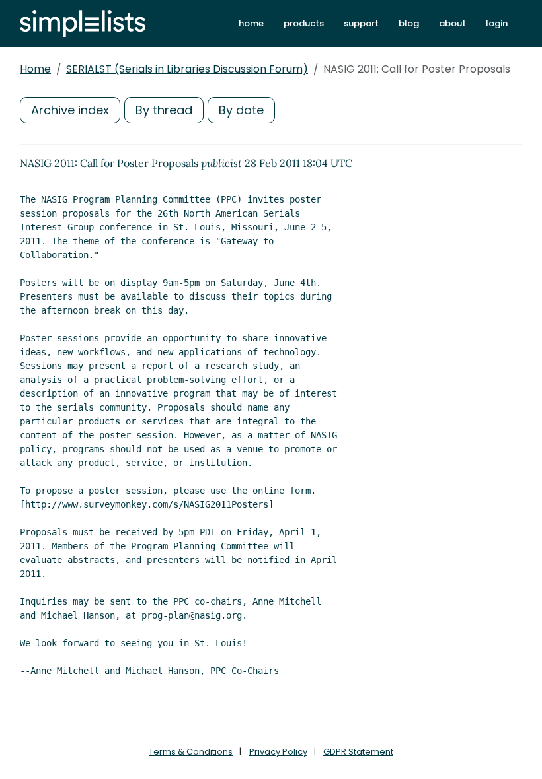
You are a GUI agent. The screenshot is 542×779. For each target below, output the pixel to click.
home (251, 23)
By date (241, 110)
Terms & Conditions (191, 751)
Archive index (70, 110)
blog (409, 23)
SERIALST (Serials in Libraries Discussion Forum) (187, 69)
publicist (221, 163)
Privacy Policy (278, 751)
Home (35, 69)
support (361, 23)
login (497, 23)
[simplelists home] (82, 23)
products (304, 23)
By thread (164, 110)
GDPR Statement (358, 751)
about (452, 23)
